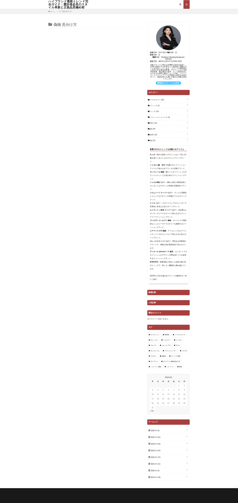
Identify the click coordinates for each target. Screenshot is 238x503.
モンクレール (154, 351)
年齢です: (170, 52)
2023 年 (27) (155, 451)
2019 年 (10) (155, 477)
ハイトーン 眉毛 (155, 366)
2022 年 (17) (155, 457)
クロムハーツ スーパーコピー (161, 193)
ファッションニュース (160, 117)
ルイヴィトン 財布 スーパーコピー (163, 210)
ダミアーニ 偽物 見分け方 (171, 361)
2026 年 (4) (154, 431)
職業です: (156, 57)
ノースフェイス (180, 334)
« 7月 (152, 411)
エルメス (153, 345)
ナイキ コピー (155, 203)
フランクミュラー (171, 351)
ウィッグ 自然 (175, 356)
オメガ (152, 155)
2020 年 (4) (154, 471)
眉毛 (180, 366)
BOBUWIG (154, 262)
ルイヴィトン (154, 334)
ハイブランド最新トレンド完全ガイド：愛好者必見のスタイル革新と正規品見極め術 (68, 4)
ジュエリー (167, 340)
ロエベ (178, 345)
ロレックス (154, 340)
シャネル (179, 340)
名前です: (153, 52)
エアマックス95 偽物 (158, 231)
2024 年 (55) (155, 444)
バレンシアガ (166, 345)
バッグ (154, 111)
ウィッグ (155, 106)
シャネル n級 (155, 165)
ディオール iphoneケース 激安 (161, 251)
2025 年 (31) (155, 437)
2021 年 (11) (155, 464)
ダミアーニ (154, 361)
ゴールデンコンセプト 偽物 (160, 220)
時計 (153, 123)
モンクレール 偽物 (157, 172)
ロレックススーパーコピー (160, 241)
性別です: (153, 55)
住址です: (153, 61)
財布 (153, 135)
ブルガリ (153, 356)
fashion (167, 334)
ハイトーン (170, 366)
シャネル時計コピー (157, 182)
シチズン (185, 351)
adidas (164, 356)
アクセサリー (157, 100)
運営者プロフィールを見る (168, 83)
